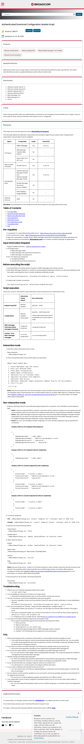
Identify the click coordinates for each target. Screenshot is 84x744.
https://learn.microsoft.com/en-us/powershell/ (56, 233)
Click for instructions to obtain (35, 247)
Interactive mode (13, 220)
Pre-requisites (12, 212)
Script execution (12, 218)
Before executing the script (16, 216)
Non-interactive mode (14, 222)
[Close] (78, 713)
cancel (74, 14)
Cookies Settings (72, 717)
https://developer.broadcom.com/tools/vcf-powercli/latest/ (45, 235)
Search (79, 14)
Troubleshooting (12, 224)
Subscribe (37, 30)
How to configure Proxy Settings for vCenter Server (59, 617)
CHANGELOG (39, 700)
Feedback (29, 30)
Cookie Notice (39, 738)
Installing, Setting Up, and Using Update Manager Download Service (33, 395)
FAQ (8, 226)
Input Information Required (16, 214)
